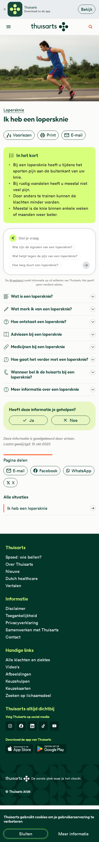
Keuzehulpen (18, 681)
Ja (31, 420)
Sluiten (25, 833)
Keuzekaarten (18, 688)
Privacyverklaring (22, 622)
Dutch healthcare (22, 578)
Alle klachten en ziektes (28, 659)
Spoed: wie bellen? (23, 557)
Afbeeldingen (18, 674)
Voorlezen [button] (22, 135)
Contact (13, 637)
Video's (12, 667)
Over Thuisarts (19, 564)
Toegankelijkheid (21, 615)
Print (51, 135)
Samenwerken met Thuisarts (32, 629)
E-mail (77, 135)
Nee (74, 420)
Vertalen (13, 585)
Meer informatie (73, 833)
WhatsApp (81, 470)
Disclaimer (16, 608)
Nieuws (13, 571)
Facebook (48, 470)
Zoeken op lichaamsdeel (28, 695)
